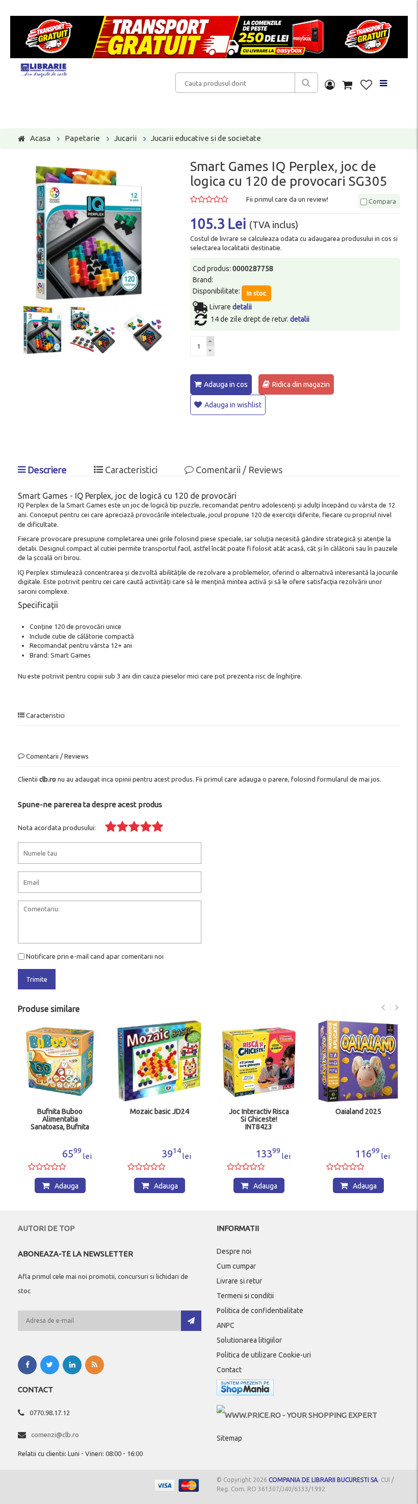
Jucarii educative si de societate (206, 138)
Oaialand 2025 (358, 1111)
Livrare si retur (239, 1281)
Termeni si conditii (245, 1296)
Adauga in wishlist (233, 405)
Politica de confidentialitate (260, 1310)
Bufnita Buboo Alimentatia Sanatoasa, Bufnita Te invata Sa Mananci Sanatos (60, 1119)
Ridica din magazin (301, 384)
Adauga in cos (226, 384)
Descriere (46, 470)
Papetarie (82, 138)
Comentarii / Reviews (238, 470)
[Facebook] (27, 1364)
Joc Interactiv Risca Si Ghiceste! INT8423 (259, 1119)
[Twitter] (49, 1364)
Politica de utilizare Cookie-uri (264, 1355)
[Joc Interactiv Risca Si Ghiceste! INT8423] (259, 1061)
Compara (381, 201)
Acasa (40, 138)
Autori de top (46, 1228)
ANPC (225, 1325)
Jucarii (125, 138)
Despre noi (234, 1251)
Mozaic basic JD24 (159, 1111)
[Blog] (94, 1364)
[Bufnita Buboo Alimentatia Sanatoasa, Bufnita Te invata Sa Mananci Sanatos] (60, 1061)
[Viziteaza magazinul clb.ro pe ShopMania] (245, 1389)
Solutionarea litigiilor (249, 1340)
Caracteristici (130, 470)
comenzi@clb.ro (55, 1434)
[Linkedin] (72, 1364)
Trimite (36, 979)
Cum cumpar (236, 1266)
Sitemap (229, 1438)
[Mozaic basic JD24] (159, 1061)
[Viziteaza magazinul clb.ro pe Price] (297, 1415)
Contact (229, 1370)
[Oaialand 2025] (358, 1061)
